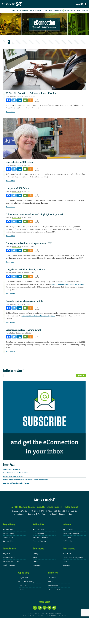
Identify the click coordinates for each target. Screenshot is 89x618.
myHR (65, 561)
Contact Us (72, 511)
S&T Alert (21, 589)
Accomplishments (35, 10)
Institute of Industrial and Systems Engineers (38, 316)
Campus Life (58, 507)
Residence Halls (39, 530)
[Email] (25, 100)
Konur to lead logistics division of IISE (24, 301)
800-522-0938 (59, 511)
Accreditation (19, 514)
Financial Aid (41, 507)
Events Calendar (9, 530)
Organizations (68, 530)
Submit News (68, 10)
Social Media (44, 602)
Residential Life (38, 524)
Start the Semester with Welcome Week (16, 473)
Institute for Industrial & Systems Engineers (67, 284)
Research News (8, 541)
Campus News (8, 533)
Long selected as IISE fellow (19, 162)
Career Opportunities (11, 561)
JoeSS (35, 558)
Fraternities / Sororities (71, 533)
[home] (16, 4)
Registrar (6, 554)
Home (13, 10)
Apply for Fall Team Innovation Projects (16, 483)
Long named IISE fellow (17, 188)
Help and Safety (23, 572)
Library (35, 554)
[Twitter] (14, 100)
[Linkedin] (19, 100)
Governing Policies (54, 589)
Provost (50, 582)
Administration (53, 572)
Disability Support (67, 514)
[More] (30, 100)
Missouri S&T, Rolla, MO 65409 (25, 511)
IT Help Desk (22, 585)
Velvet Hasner (16, 96)
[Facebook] (8, 100)
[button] (85, 4)
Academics (31, 507)
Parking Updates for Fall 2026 (12, 476)
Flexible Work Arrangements (73, 558)
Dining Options (38, 533)
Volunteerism (68, 537)
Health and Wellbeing (26, 582)
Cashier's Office (8, 558)
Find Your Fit (67, 541)
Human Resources (69, 548)
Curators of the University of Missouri (43, 615)
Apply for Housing (39, 541)
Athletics (67, 507)
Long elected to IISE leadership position (25, 269)
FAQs (78, 10)
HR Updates (67, 565)
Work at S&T (67, 554)
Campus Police (23, 578)
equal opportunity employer (51, 613)
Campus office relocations (11, 469)
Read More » (10, 112)
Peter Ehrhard (16, 333)
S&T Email (37, 565)
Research (49, 507)
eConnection (44, 22)
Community (74, 507)
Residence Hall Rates (40, 537)
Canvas (35, 561)
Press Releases (53, 585)
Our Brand (53, 514)
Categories (57, 10)
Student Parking (9, 565)
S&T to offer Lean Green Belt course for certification (31, 93)
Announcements (22, 10)
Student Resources (9, 548)
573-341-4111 (46, 511)
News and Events (9, 524)
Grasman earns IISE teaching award (23, 330)
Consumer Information (37, 514)
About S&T (14, 507)
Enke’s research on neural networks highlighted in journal (34, 214)
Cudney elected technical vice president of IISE (29, 243)
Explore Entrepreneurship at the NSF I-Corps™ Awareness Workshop (25, 480)
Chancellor (52, 578)
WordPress (62, 615)
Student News (47, 10)
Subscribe (85, 10)
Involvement (67, 524)
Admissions (23, 507)
